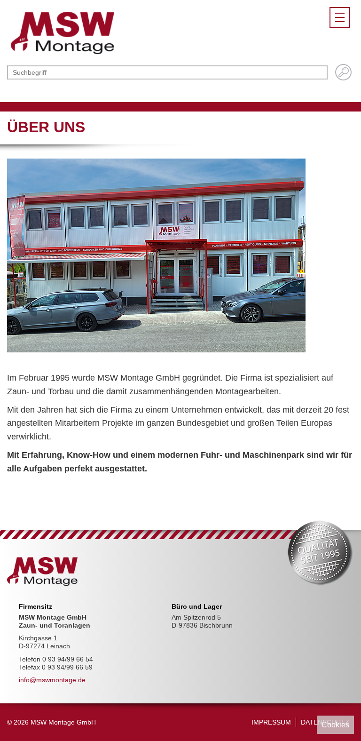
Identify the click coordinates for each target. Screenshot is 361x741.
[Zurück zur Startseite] (62, 32)
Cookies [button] (335, 724)
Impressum (271, 722)
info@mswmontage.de (52, 680)
